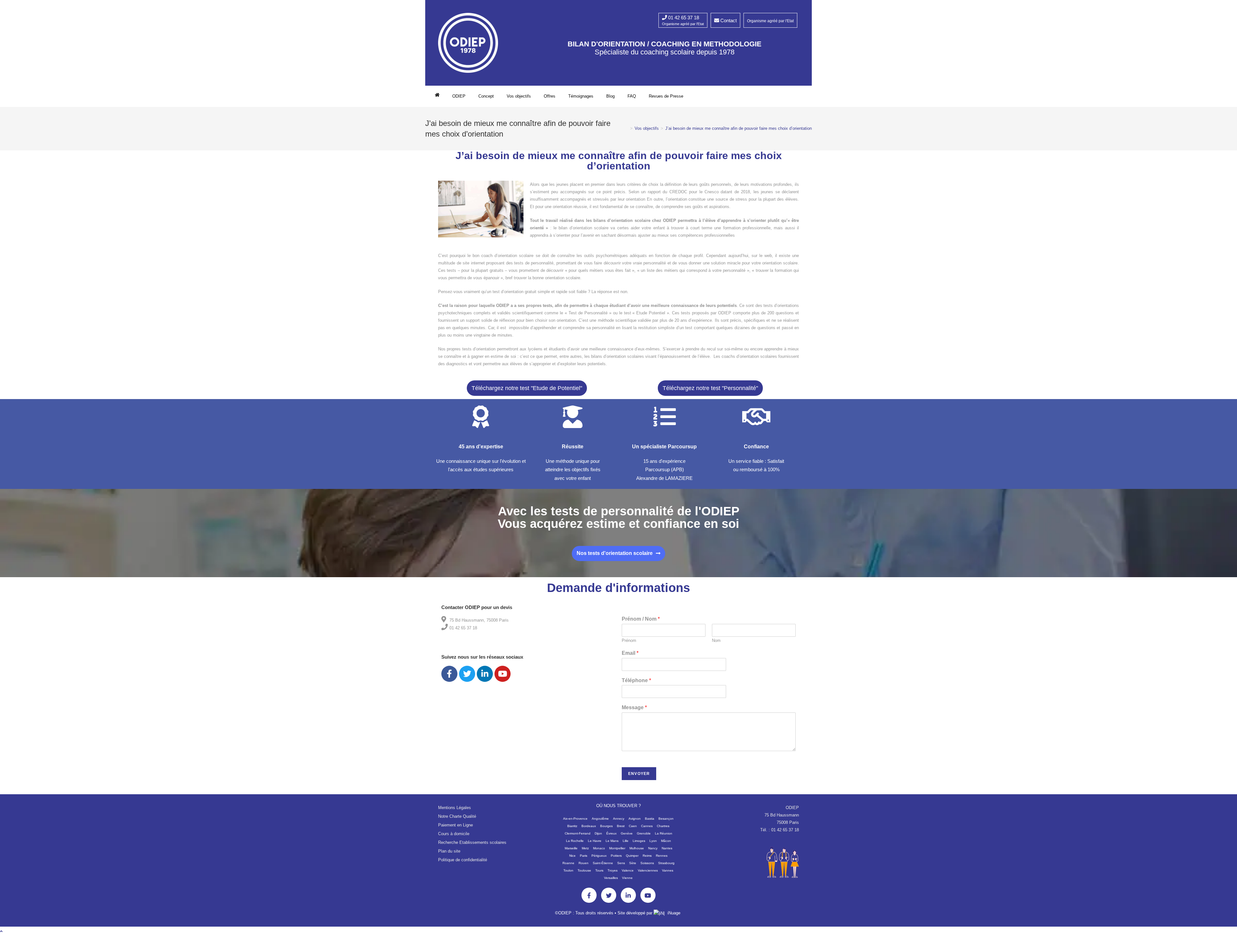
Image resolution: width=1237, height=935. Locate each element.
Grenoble (644, 833)
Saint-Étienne (603, 863)
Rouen (584, 863)
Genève (627, 833)
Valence (628, 870)
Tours (599, 870)
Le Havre (594, 841)
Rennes (661, 855)
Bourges (606, 826)
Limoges (639, 841)
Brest (621, 826)
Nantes (667, 848)
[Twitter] (467, 674)
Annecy (618, 818)
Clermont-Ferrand (577, 833)
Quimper (632, 855)
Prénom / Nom (641, 619)
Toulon (568, 870)
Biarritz (572, 826)
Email (630, 653)
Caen (633, 826)
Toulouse (584, 870)
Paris (583, 855)
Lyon (653, 841)
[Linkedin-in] (628, 895)
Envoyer (639, 773)
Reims (647, 855)
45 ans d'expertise (481, 446)
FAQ (632, 96)
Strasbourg (666, 863)
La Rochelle (575, 841)
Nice (572, 855)
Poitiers (616, 855)
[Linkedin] (485, 674)
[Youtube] (502, 674)
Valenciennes (648, 870)
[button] (527, 388)
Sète (632, 863)
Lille (625, 841)
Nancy (652, 848)
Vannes (667, 870)
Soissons (647, 863)
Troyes (613, 870)
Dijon (598, 833)
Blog (610, 96)
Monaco (599, 848)
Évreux (611, 833)
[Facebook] (449, 674)
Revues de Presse (666, 96)
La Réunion (663, 833)
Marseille (571, 848)
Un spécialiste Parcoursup (664, 446)
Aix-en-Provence (575, 818)
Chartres (663, 826)
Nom (716, 640)
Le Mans (612, 841)
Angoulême (600, 818)
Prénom (629, 640)
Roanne (568, 863)
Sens (621, 863)
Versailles (611, 878)
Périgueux (599, 855)
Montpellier (617, 848)
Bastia (649, 818)
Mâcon (666, 841)
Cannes (647, 826)
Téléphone (636, 680)
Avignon (634, 818)
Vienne (627, 878)
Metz (585, 848)
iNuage (673, 913)
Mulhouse (636, 848)
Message (634, 707)
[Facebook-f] (589, 895)
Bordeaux (588, 826)
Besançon (666, 818)
